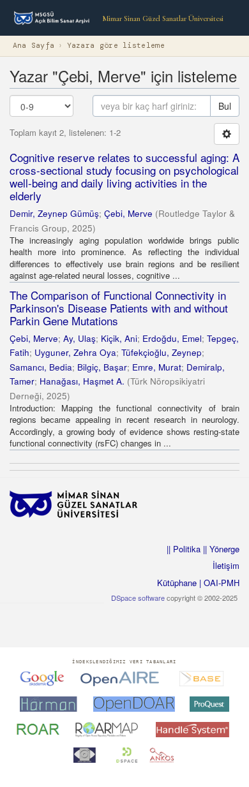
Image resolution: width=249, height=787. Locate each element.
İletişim (226, 565)
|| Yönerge (219, 549)
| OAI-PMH (218, 583)
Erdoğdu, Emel (172, 338)
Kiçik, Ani (119, 338)
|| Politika (183, 549)
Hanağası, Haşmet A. (82, 381)
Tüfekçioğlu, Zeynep (161, 352)
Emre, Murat (156, 367)
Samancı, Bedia (41, 367)
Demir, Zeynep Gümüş (54, 213)
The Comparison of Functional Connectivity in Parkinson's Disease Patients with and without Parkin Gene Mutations (119, 307)
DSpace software (138, 597)
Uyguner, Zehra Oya (75, 352)
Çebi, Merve (128, 213)
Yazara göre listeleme (116, 45)
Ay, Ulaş (79, 338)
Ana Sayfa (34, 45)
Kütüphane (177, 583)
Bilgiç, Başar (102, 367)
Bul (224, 105)
